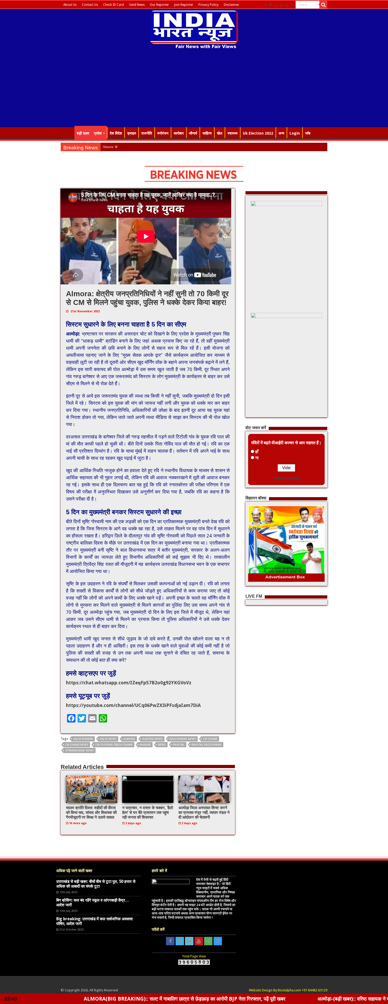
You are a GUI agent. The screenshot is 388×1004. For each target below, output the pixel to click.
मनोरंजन (162, 133)
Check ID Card (113, 5)
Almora (129, 739)
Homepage (67, 132)
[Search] (323, 5)
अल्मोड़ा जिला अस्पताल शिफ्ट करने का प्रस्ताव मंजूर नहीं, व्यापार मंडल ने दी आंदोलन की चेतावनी (204, 812)
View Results (286, 478)
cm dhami (210, 739)
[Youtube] (281, 5)
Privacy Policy (208, 5)
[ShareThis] (286, 5)
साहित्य (207, 133)
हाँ (256, 451)
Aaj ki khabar (83, 739)
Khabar (145, 744)
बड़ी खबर (83, 133)
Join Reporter (183, 5)
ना (257, 457)
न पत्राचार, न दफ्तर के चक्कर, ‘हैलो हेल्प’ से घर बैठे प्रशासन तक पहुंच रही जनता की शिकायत (147, 812)
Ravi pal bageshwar (206, 744)
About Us (70, 5)
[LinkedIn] (276, 5)
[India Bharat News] (194, 29)
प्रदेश (98, 133)
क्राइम (131, 133)
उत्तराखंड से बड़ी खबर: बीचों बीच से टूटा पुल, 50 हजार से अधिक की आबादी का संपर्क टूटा (95, 884)
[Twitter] (270, 5)
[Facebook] (265, 5)
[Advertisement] (194, 89)
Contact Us (90, 5)
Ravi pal (178, 744)
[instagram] (292, 5)
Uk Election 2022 (258, 133)
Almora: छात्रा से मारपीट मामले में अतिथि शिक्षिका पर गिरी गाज (141, 147)
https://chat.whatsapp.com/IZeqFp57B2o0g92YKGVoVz (128, 682)
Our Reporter (159, 5)
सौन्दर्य (193, 133)
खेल (219, 133)
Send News (137, 5)
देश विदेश (116, 133)
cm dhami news (76, 744)
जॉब (307, 133)
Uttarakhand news (79, 750)
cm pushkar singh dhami (114, 744)
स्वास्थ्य (233, 133)
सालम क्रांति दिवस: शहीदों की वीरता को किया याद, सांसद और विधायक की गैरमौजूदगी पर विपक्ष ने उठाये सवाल (91, 812)
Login (295, 133)
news (162, 744)
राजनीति (146, 133)
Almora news (152, 739)
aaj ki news (108, 739)
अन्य (281, 133)
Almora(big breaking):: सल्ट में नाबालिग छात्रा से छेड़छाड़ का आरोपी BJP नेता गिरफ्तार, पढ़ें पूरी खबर (133, 998)
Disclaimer (231, 5)
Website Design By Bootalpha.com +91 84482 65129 (288, 990)
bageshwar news (183, 739)
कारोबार (179, 133)
